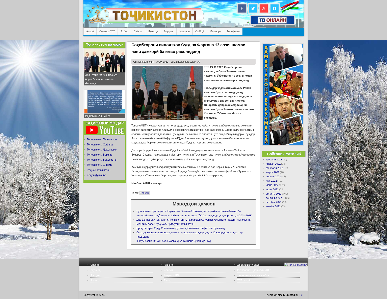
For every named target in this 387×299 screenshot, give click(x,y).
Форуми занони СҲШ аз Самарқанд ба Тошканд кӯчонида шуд (173, 240)
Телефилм (233, 31)
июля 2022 (272, 189)
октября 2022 (274, 202)
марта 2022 (272, 172)
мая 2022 (271, 180)
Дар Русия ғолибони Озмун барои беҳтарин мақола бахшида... (101, 79)
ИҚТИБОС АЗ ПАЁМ (97, 116)
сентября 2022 (274, 197)
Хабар (145, 193)
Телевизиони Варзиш (99, 154)
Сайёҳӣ (199, 31)
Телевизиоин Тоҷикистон (102, 139)
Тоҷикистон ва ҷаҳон (105, 44)
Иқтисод (153, 31)
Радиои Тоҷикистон (98, 170)
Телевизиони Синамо (99, 164)
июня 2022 (272, 184)
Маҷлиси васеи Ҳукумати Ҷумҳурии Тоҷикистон (165, 223)
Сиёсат (138, 31)
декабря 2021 (274, 159)
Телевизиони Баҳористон (102, 159)
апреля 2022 (273, 176)
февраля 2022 (274, 168)
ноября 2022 (273, 206)
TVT (301, 294)
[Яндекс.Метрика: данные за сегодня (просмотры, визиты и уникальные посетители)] (295, 265)
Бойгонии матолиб (284, 154)
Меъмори (215, 31)
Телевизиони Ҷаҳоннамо (102, 149)
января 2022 (273, 163)
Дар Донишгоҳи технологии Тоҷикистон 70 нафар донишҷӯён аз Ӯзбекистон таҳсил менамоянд (193, 219)
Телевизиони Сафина (100, 144)
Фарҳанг (169, 31)
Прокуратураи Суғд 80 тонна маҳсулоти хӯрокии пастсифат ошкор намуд (180, 228)
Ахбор (124, 31)
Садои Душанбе (96, 175)
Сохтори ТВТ (107, 31)
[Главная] (145, 23)
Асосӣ (90, 31)
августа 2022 (273, 193)
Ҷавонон (184, 31)
